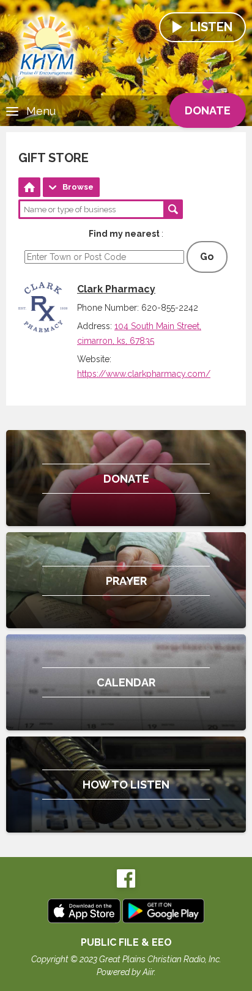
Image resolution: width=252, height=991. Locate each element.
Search (173, 209)
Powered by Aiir (125, 972)
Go (207, 256)
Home (29, 187)
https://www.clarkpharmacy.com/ (143, 374)
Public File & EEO (126, 942)
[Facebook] (126, 884)
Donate (208, 110)
